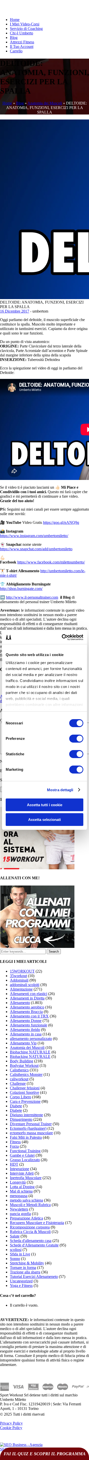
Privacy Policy (11, 1423)
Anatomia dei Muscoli (44, 103)
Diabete (16, 1106)
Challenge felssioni (25, 1088)
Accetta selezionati (44, 819)
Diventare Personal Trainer (31, 1124)
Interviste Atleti (22, 1173)
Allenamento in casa (26, 1034)
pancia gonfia (20, 1214)
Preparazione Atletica (26, 1218)
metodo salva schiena (26, 1200)
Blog (14, 37)
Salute (15, 1236)
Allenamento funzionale (28, 1025)
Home (15, 19)
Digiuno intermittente (26, 1115)
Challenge (18, 1083)
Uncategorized (21, 1281)
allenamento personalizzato (31, 1038)
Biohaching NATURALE (30, 1052)
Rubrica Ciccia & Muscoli (30, 1232)
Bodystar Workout (24, 1065)
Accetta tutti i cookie (44, 805)
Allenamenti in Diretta (27, 998)
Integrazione (19, 1169)
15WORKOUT (22, 971)
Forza (14, 1146)
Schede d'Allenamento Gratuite (34, 1245)
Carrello (16, 51)
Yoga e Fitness (21, 1285)
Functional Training (25, 1151)
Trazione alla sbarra (25, 1272)
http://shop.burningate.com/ (21, 588)
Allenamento (20, 1003)
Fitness (15, 1142)
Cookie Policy (11, 1428)
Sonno (15, 1258)
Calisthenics (19, 1070)
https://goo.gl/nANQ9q (61, 522)
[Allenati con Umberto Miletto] (37, 946)
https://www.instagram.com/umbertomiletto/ (34, 536)
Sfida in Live (20, 1254)
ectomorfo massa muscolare (31, 1133)
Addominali (19, 980)
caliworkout (19, 1079)
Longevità (18, 1182)
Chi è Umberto (21, 33)
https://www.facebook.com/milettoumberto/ (51, 562)
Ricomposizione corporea (30, 1227)
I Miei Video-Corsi (24, 24)
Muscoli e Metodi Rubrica (30, 1205)
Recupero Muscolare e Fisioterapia (37, 1223)
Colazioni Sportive (24, 1092)
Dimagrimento (21, 1119)
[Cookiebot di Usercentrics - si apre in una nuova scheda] (62, 637)
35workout (18, 976)
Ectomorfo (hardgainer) (28, 1128)
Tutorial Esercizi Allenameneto (34, 1276)
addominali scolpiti (24, 985)
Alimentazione (21, 989)
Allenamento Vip (23, 1043)
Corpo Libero (20, 1097)
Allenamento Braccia (26, 1012)
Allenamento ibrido (25, 1029)
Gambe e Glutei (22, 1155)
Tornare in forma (23, 1267)
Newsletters (19, 1209)
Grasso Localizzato (25, 1160)
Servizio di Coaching (26, 28)
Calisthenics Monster (26, 1074)
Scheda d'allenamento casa (30, 1240)
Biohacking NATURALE (30, 1056)
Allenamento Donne (26, 1020)
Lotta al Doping (22, 1187)
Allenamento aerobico (27, 1007)
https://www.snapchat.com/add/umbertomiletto (36, 549)
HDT (14, 1164)
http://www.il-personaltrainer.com (32, 597)
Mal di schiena (21, 1191)
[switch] (76, 739)
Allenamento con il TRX (29, 1016)
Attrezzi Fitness (22, 42)
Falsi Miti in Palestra (26, 1137)
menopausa (18, 1196)
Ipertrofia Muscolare (26, 1178)
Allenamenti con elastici (28, 994)
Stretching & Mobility (27, 1263)
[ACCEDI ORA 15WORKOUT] (37, 868)
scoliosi (16, 1249)
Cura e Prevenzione (25, 1101)
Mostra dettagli (60, 790)
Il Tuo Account (21, 46)
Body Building (21, 1061)
